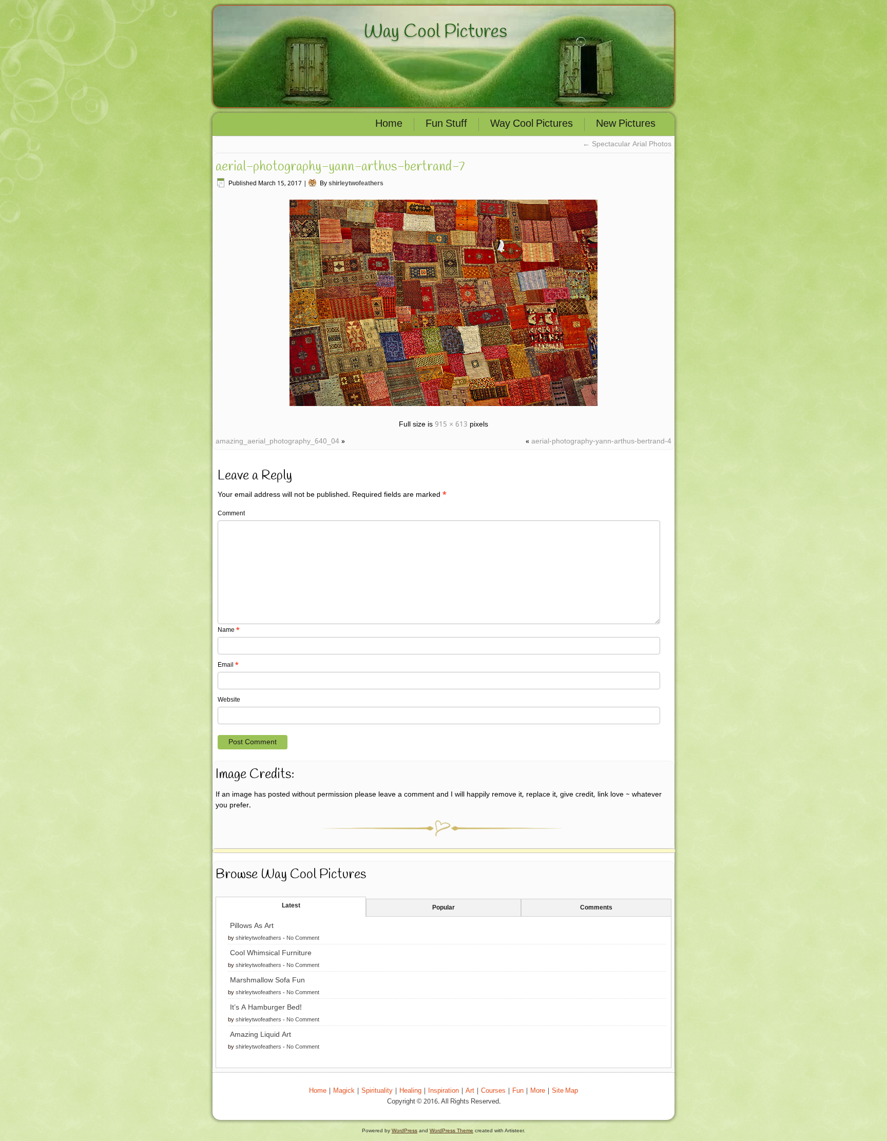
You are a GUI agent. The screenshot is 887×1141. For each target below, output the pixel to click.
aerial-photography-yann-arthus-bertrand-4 (601, 441)
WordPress (404, 1130)
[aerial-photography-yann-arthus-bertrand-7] (443, 407)
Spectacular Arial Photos (627, 144)
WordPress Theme (451, 1130)
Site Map (565, 1091)
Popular (443, 908)
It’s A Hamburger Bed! (266, 1007)
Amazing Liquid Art (260, 1035)
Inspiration (443, 1091)
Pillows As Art (252, 926)
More (537, 1091)
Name (229, 630)
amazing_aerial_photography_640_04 (277, 441)
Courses (493, 1091)
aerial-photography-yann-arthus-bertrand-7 (340, 167)
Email (228, 665)
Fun (518, 1091)
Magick (344, 1091)
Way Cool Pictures (435, 32)
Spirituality (377, 1091)
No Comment (302, 938)
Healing (410, 1091)
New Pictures (625, 124)
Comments (596, 908)
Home (388, 124)
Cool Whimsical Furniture (271, 953)
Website (229, 700)
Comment (231, 514)
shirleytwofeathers (356, 184)
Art (470, 1091)
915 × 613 (451, 424)
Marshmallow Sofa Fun (267, 980)
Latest (291, 906)
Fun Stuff (446, 124)
